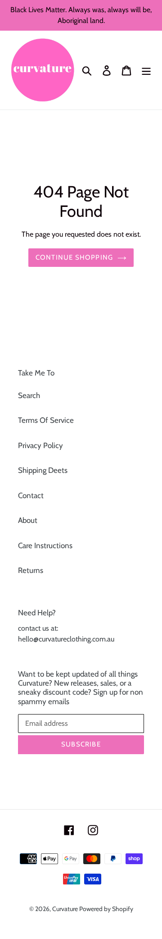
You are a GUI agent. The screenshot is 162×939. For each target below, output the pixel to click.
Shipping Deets (43, 470)
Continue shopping (74, 257)
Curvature (65, 909)
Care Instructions (45, 545)
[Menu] (146, 70)
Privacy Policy (40, 445)
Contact (31, 495)
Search (29, 395)
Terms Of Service (46, 420)
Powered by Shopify (106, 909)
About (27, 520)
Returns (30, 570)
